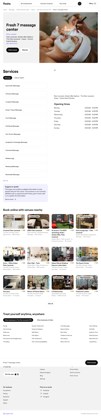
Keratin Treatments (38, 326)
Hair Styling (64, 338)
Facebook (46, 390)
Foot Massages (65, 326)
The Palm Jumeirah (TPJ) (44, 9)
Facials (5, 326)
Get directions (11, 43)
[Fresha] (7, 3)
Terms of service (75, 372)
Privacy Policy (74, 369)
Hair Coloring (7, 329)
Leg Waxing (92, 341)
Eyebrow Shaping (37, 329)
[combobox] (29, 3)
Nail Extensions (94, 335)
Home (5, 9)
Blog (41, 375)
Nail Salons (35, 332)
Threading (6, 341)
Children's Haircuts (66, 335)
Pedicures (6, 332)
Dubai (33, 9)
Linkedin (45, 393)
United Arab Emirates (22, 9)
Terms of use (74, 375)
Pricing (5, 393)
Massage (11, 9)
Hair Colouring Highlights (39, 341)
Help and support (45, 372)
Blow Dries (64, 332)
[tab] (7, 78)
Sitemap (42, 379)
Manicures (6, 335)
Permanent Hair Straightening (12, 338)
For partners (7, 390)
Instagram (46, 397)
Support (5, 400)
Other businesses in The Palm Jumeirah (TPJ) (18, 320)
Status (5, 403)
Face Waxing (93, 326)
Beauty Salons (65, 329)
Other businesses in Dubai (45, 320)
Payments (6, 397)
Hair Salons (35, 335)
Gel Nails (92, 329)
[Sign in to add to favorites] (22, 216)
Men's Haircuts (65, 341)
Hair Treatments (37, 338)
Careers (42, 369)
